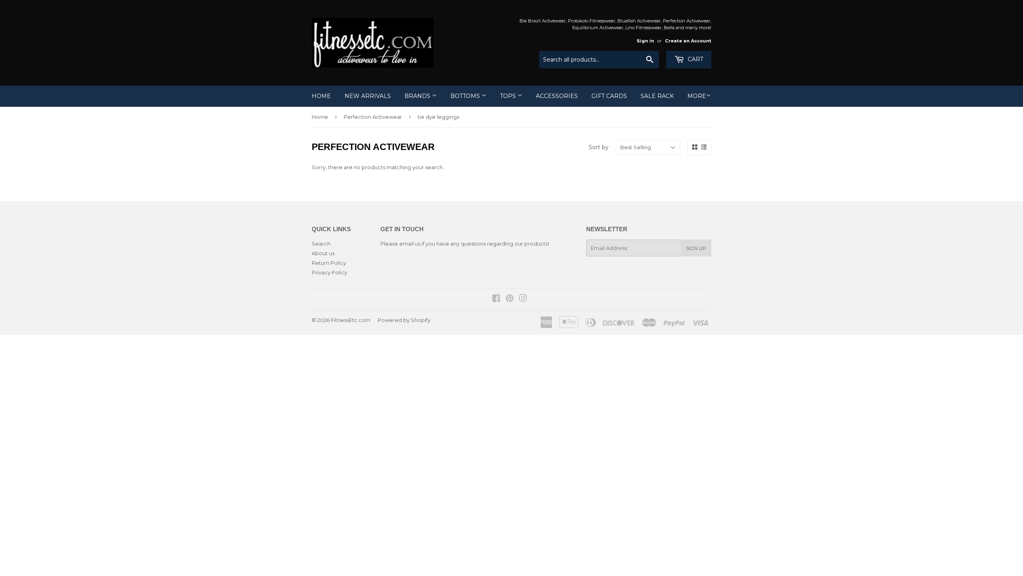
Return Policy (329, 263)
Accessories (557, 96)
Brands (418, 96)
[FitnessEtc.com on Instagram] (523, 299)
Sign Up (696, 248)
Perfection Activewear (373, 117)
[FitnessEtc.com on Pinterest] (510, 299)
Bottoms (466, 96)
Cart (694, 59)
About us (323, 253)
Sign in (645, 41)
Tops (508, 96)
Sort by (599, 147)
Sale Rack (657, 96)
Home (321, 96)
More (696, 96)
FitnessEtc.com (350, 320)
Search (321, 243)
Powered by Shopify (404, 320)
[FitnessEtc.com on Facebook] (496, 299)
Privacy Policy (329, 272)
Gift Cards (609, 96)
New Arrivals (367, 96)
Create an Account (688, 41)
